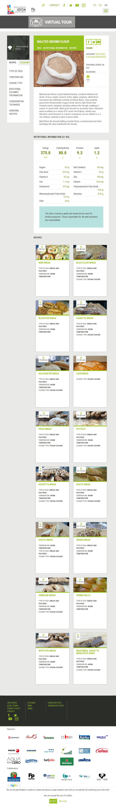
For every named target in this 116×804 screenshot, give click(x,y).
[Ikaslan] (84, 776)
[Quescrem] (31, 761)
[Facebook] (64, 5)
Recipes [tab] (12, 62)
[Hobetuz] (67, 776)
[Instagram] (83, 5)
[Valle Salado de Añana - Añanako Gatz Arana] (84, 751)
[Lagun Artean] (49, 751)
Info (39, 48)
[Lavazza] (84, 760)
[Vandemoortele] (31, 751)
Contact (11, 711)
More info (63, 801)
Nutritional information (55, 48)
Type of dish (15, 71)
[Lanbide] (49, 776)
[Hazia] (31, 737)
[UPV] (102, 776)
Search (43, 5)
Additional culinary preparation (15, 92)
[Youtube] (77, 5)
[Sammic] (14, 737)
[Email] (98, 42)
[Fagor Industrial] (14, 751)
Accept (53, 801)
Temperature (16, 77)
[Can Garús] (67, 751)
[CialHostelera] (67, 737)
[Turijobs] (49, 760)
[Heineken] (49, 737)
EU (100, 5)
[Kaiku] (84, 737)
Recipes (73, 48)
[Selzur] (102, 737)
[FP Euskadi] (31, 776)
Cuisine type (15, 83)
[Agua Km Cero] (14, 761)
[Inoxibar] (102, 751)
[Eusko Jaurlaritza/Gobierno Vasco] (14, 776)
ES (94, 5)
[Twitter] (70, 5)
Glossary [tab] (24, 62)
